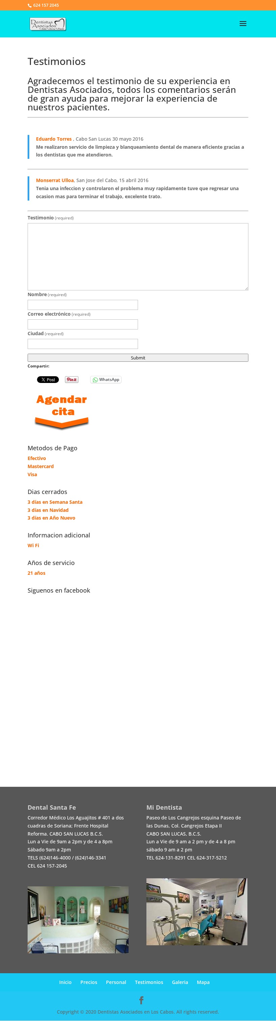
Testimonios (149, 982)
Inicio (65, 982)
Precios (88, 982)
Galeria (180, 982)
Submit (138, 358)
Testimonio (51, 217)
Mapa (203, 982)
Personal (116, 982)
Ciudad (46, 333)
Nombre (47, 294)
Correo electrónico (59, 314)
